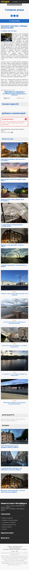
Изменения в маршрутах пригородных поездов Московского (14, 403)
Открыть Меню (15, 21)
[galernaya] (17, 16)
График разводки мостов (9, 524)
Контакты (24, 549)
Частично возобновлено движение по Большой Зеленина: (14, 322)
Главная (9, 546)
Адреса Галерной (7, 527)
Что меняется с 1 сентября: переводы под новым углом (14, 374)
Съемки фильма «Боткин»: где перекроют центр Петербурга (11, 468)
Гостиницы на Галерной (8, 522)
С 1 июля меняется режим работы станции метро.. (12, 225)
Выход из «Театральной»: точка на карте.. (12, 245)
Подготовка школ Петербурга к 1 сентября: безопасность (14, 346)
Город (14, 31)
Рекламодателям (17, 546)
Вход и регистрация (6, 132)
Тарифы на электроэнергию (10, 520)
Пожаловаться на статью (8, 90)
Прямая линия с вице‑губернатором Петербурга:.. (12, 200)
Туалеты (4, 529)
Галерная (3, 505)
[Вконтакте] (12, 16)
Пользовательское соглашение (11, 549)
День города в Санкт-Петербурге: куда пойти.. (13, 180)
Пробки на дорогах (7, 518)
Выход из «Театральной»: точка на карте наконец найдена (13, 491)
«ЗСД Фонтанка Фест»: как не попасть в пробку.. (13, 265)
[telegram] (14, 16)
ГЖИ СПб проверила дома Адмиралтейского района (9, 446)
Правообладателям (15, 548)
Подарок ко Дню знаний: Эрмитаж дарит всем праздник (14, 294)
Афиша (14, 291)
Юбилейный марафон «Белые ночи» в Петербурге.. (13, 159)
